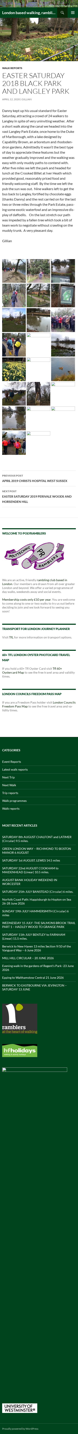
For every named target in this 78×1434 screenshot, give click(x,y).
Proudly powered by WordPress (20, 1428)
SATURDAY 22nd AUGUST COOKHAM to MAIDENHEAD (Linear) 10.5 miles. (30, 870)
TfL (11, 637)
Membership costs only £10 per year (26, 599)
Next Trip (8, 777)
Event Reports (11, 761)
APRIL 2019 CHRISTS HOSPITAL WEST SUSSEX (34, 478)
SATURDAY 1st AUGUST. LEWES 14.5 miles (31, 860)
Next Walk (9, 785)
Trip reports (10, 793)
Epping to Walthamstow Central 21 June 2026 (33, 977)
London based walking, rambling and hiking (29, 12)
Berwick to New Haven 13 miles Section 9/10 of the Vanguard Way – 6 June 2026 (36, 948)
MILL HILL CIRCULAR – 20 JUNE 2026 (28, 958)
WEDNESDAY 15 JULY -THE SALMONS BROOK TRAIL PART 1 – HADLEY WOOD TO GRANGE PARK (38, 925)
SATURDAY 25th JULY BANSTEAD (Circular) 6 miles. (37, 891)
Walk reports (12, 68)
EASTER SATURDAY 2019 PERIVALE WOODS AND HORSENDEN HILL (37, 496)
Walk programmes (14, 801)
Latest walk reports (15, 769)
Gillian (27, 99)
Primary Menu (73, 12)
